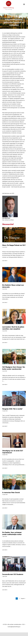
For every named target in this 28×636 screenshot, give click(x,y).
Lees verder (4, 260)
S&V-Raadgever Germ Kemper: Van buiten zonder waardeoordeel (13, 368)
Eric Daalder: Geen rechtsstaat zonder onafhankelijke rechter (12, 533)
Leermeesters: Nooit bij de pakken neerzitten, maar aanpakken (13, 328)
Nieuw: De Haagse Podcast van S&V (13, 245)
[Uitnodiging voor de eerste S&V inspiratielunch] (14, 440)
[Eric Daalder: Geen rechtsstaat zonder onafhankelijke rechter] (14, 522)
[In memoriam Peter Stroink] (14, 482)
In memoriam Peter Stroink (11, 492)
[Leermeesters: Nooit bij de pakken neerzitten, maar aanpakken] (14, 316)
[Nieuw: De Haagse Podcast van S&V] (14, 234)
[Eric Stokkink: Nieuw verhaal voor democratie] (14, 274)
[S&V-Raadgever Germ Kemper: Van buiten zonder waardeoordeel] (14, 356)
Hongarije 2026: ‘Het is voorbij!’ (12, 409)
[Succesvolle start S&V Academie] (14, 564)
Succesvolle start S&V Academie (12, 574)
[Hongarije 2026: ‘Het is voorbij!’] (14, 398)
